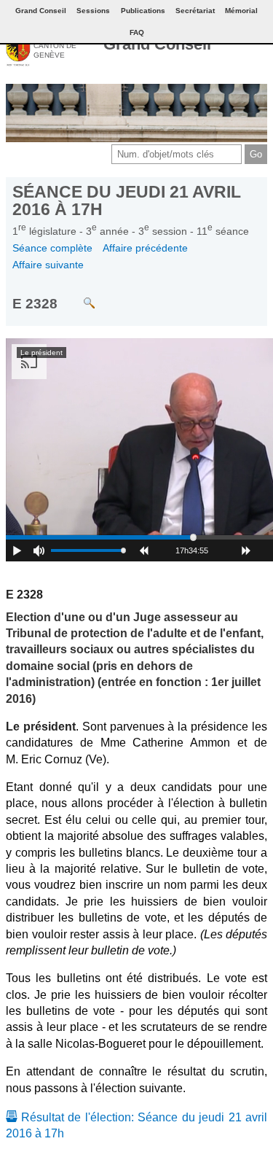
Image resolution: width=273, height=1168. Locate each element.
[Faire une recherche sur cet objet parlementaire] (78, 295)
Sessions (93, 11)
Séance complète (52, 248)
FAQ (137, 32)
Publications (143, 11)
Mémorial (241, 11)
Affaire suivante (48, 264)
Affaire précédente (145, 248)
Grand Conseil (157, 44)
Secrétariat (195, 11)
